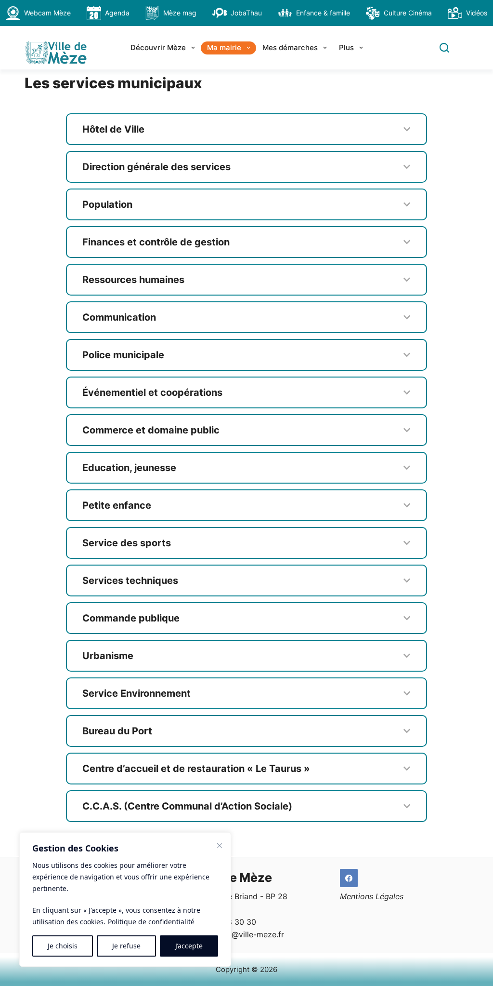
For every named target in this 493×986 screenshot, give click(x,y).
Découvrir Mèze (158, 47)
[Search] (444, 48)
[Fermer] (219, 845)
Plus (346, 47)
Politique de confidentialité (151, 921)
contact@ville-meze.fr (244, 934)
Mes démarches (290, 47)
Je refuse (126, 945)
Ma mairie (224, 47)
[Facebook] (349, 878)
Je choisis (63, 945)
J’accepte (189, 945)
